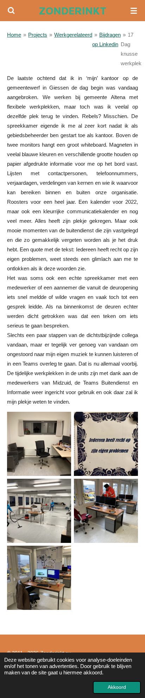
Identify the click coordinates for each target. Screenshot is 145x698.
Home (14, 35)
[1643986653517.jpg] (105, 443)
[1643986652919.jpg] (39, 443)
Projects (37, 35)
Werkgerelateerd (73, 35)
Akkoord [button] (117, 687)
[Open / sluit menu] (133, 11)
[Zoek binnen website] (11, 11)
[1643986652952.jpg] (39, 510)
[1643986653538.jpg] (39, 577)
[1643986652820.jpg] (105, 510)
